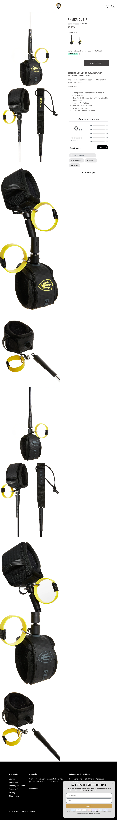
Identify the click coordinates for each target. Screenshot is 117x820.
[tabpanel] (88, 175)
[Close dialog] (112, 783)
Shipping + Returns (17, 786)
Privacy (12, 793)
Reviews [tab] (75, 148)
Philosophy (13, 782)
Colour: (73, 32)
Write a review (102, 147)
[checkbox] (74, 165)
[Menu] (4, 6)
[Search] (107, 6)
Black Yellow (79, 40)
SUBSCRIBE (89, 806)
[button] (99, 125)
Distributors (14, 796)
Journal (12, 779)
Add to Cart (96, 63)
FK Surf (17, 811)
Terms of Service (16, 789)
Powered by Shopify (28, 811)
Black (71, 40)
